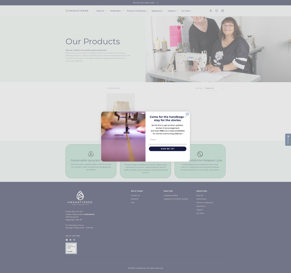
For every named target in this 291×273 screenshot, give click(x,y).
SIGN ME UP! (168, 149)
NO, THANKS (167, 155)
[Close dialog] (187, 114)
